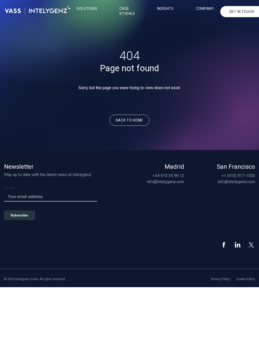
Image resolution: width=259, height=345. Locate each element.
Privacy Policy (220, 279)
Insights (165, 9)
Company (205, 9)
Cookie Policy (245, 279)
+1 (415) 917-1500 (238, 175)
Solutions (87, 9)
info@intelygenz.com (165, 181)
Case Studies (127, 11)
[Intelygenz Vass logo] (38, 10)
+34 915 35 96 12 (168, 175)
